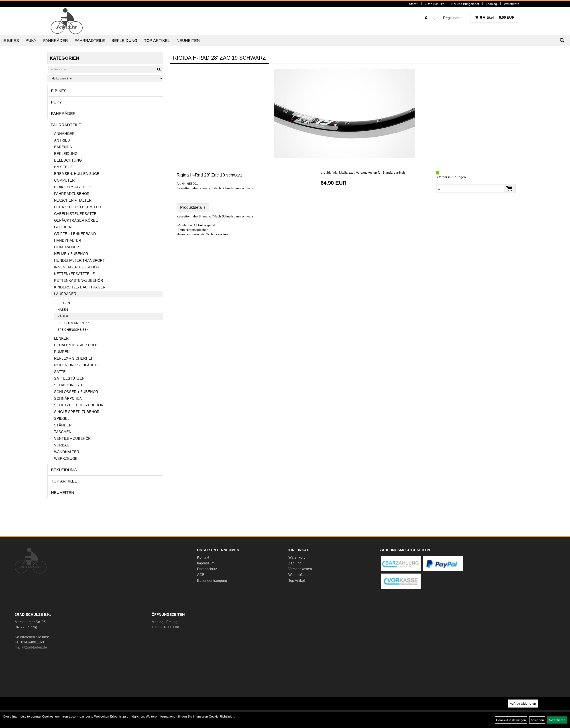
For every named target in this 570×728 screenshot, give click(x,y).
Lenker (61, 338)
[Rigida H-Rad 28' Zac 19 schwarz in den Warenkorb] (509, 188)
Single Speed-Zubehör (77, 412)
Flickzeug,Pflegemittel (78, 207)
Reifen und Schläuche (77, 365)
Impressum (205, 563)
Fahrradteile (90, 40)
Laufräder (65, 294)
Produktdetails (193, 207)
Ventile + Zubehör (72, 438)
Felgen (63, 303)
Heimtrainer (66, 247)
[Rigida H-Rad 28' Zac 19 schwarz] (344, 113)
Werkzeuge (65, 458)
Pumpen (62, 352)
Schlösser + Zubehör (76, 392)
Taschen (62, 432)
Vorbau (61, 445)
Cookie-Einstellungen (511, 720)
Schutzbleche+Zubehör (79, 405)
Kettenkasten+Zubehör (78, 280)
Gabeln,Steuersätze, (75, 214)
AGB (201, 575)
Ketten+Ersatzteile (74, 274)
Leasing (491, 3)
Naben (62, 309)
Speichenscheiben (73, 329)
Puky (31, 40)
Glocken (63, 227)
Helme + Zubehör (71, 254)
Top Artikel (157, 40)
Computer (64, 180)
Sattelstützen (69, 378)
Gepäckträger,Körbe (76, 220)
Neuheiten (188, 40)
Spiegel (61, 418)
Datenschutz (207, 569)
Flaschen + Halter (73, 200)
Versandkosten (300, 569)
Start (412, 3)
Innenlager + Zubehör (76, 267)
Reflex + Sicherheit (74, 358)
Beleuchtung (68, 160)
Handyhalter (67, 240)
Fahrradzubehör (72, 194)
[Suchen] (159, 69)
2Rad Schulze (434, 3)
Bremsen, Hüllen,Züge (76, 174)
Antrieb (62, 140)
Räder (62, 316)
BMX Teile (63, 167)
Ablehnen (537, 720)
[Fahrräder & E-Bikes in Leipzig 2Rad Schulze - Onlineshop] (67, 21)
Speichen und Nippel (74, 323)
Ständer (63, 425)
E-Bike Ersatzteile (72, 187)
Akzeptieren (557, 720)
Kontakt (203, 557)
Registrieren (452, 18)
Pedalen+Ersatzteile (76, 345)
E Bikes (11, 40)
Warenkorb (511, 3)
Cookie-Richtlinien (221, 716)
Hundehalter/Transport (79, 260)
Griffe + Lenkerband (75, 234)
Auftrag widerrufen (523, 703)
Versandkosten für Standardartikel (380, 172)
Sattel (61, 372)
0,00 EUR (497, 17)
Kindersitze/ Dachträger (80, 287)
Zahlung (294, 563)
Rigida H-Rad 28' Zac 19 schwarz (209, 174)
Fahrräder (55, 40)
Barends (63, 147)
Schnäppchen (68, 398)
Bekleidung (124, 40)
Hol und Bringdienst (465, 3)
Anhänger (64, 134)
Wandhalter (66, 452)
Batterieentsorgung (212, 580)
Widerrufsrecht (299, 575)
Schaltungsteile (71, 385)
